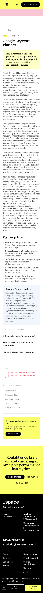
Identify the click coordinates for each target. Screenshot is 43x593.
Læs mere (19, 581)
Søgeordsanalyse (10, 391)
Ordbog (8, 30)
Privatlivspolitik (30, 558)
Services (6, 558)
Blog (25, 572)
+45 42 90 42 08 (21, 483)
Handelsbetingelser (31, 554)
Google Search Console (13, 399)
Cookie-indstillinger (29, 563)
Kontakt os (13, 434)
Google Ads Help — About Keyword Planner (20, 372)
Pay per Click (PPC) (11, 404)
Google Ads (15, 36)
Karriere (27, 568)
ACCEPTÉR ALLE (33, 587)
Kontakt (6, 566)
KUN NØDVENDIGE (16, 587)
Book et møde (14, 477)
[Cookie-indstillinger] (4, 588)
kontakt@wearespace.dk (20, 544)
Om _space (8, 562)
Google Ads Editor (11, 395)
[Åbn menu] (17, 4)
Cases (5, 554)
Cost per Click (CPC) (12, 408)
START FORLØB (30, 5)
